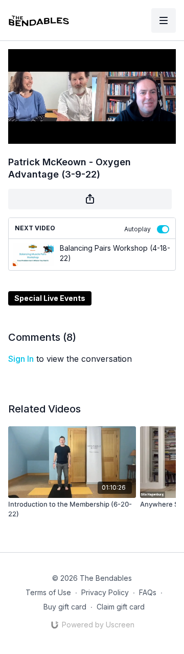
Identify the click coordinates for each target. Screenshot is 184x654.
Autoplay (137, 229)
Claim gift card (121, 606)
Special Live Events (49, 298)
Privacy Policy (105, 592)
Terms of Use (48, 592)
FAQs (147, 592)
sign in (21, 359)
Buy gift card (64, 606)
